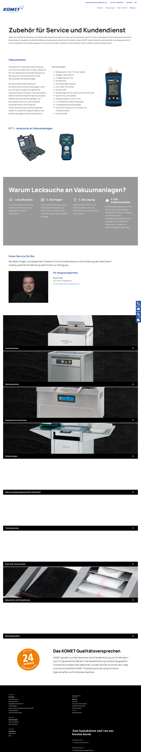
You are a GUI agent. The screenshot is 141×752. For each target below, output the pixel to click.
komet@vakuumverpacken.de (83, 750)
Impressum (12, 731)
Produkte (11, 697)
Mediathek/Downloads (78, 706)
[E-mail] (138, 308)
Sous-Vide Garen (13, 724)
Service (74, 699)
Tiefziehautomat (13, 710)
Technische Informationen (79, 704)
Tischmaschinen (13, 699)
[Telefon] (138, 303)
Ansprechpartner (77, 712)
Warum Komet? (76, 696)
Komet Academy (76, 708)
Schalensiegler (13, 706)
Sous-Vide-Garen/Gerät (15, 712)
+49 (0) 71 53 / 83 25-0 (81, 743)
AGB (10, 736)
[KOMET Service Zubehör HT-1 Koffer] (31, 133)
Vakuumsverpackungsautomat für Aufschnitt (21, 708)
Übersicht (75, 701)
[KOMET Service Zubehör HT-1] (66, 133)
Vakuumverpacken (14, 722)
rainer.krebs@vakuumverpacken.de (66, 284)
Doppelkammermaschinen (16, 704)
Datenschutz (12, 733)
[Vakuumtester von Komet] (113, 66)
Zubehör (74, 710)
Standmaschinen (13, 701)
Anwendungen (13, 720)
